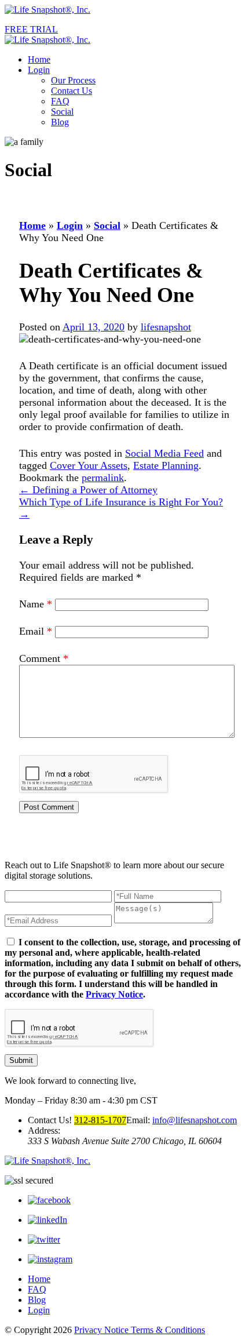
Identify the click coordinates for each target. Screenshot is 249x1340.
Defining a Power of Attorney (88, 490)
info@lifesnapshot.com (194, 1120)
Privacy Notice (114, 994)
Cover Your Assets (88, 465)
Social (62, 111)
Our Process (73, 80)
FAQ (60, 101)
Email (35, 631)
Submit (21, 1060)
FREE (31, 29)
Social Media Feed (164, 453)
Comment (43, 658)
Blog (60, 122)
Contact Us (71, 91)
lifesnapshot (166, 327)
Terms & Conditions (168, 1330)
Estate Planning (166, 465)
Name (35, 604)
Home (39, 59)
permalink (103, 477)
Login (39, 70)
